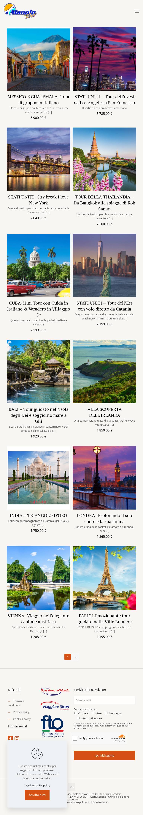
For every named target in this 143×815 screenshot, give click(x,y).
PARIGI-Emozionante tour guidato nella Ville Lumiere (104, 619)
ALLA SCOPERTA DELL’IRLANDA (105, 412)
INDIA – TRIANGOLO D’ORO (38, 515)
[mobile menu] (137, 11)
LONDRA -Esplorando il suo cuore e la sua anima (104, 518)
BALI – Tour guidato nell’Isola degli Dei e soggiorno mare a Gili (39, 415)
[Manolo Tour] (20, 10)
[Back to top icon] (71, 787)
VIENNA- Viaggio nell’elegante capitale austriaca (38, 619)
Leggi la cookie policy (37, 785)
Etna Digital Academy (111, 794)
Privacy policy (21, 712)
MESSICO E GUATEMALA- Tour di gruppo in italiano (38, 99)
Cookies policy (22, 719)
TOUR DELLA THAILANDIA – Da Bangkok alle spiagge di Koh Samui (104, 203)
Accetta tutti (37, 795)
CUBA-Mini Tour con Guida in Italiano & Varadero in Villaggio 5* (38, 309)
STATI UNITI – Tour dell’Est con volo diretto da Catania (104, 306)
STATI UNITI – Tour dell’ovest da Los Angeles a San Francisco (104, 99)
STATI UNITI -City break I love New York (38, 200)
